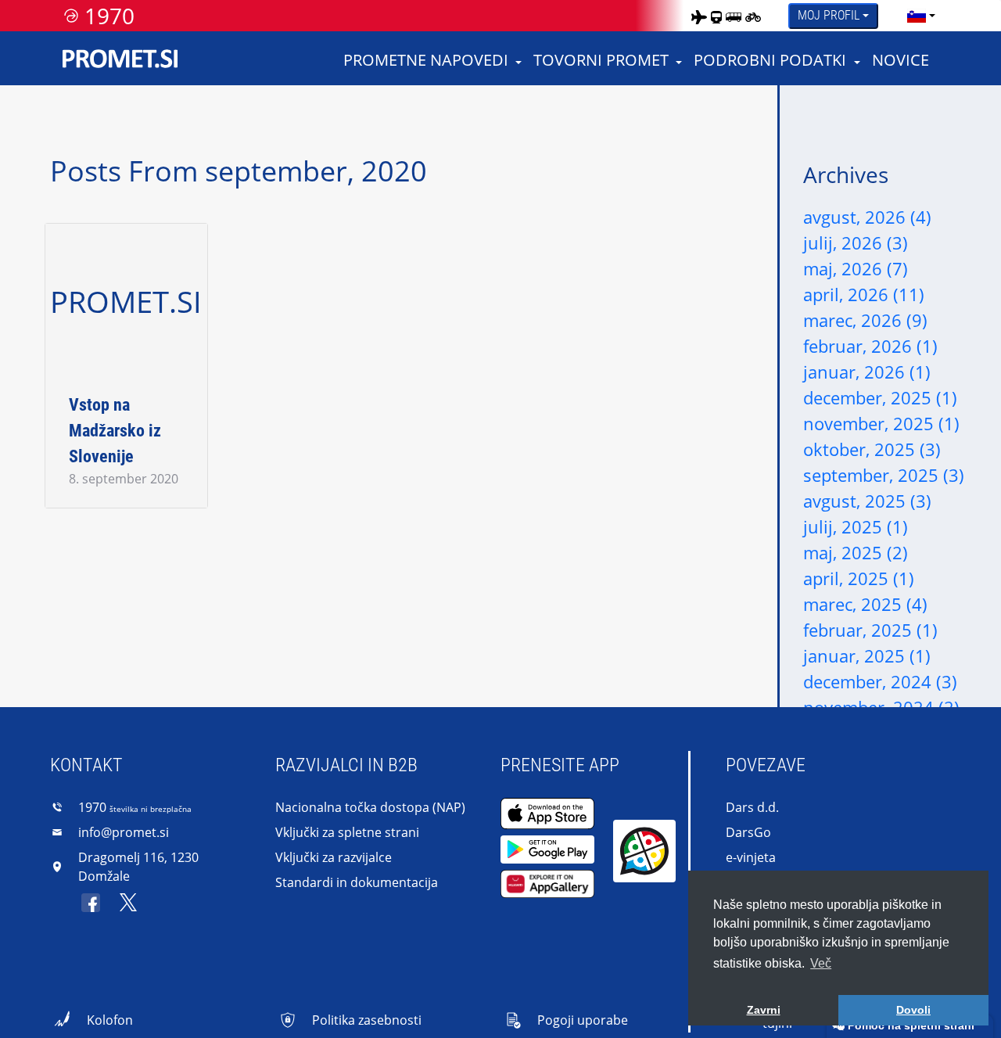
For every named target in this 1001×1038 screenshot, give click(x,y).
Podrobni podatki (770, 59)
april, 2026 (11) (863, 294)
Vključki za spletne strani (347, 832)
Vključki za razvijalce (333, 857)
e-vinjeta (751, 857)
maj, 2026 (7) (855, 268)
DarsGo (748, 832)
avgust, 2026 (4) (867, 216)
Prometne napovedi (425, 59)
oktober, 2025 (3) (872, 449)
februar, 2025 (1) (870, 629)
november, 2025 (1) (881, 423)
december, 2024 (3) (880, 681)
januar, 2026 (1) (867, 371)
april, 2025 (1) (858, 578)
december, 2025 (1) (880, 397)
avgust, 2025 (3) (867, 500)
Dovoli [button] (913, 1010)
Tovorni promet (601, 59)
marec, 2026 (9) (865, 320)
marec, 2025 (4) (865, 604)
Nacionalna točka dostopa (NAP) (370, 807)
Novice (900, 59)
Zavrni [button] (763, 1010)
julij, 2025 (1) (855, 526)
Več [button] (820, 963)
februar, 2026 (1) (870, 345)
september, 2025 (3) (883, 475)
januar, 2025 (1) (867, 655)
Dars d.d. (752, 807)
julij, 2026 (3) (855, 242)
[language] (916, 16)
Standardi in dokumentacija (356, 882)
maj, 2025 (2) (855, 552)
